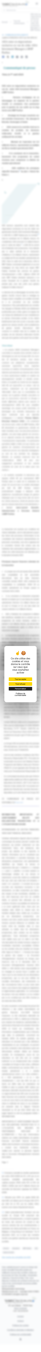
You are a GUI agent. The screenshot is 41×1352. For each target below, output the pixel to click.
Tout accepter (20, 679)
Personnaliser (20, 689)
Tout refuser (20, 684)
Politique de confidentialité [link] (20, 694)
